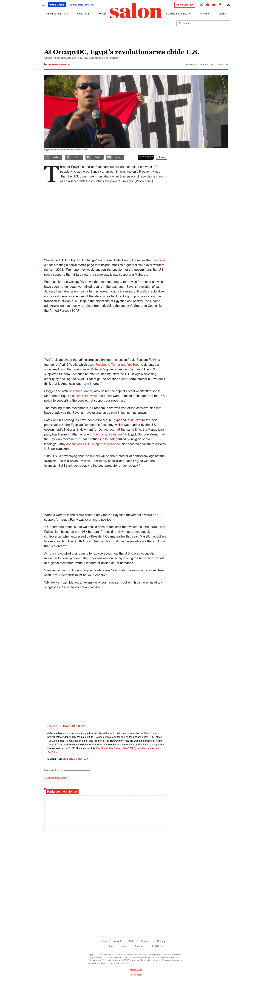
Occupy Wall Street (56, 778)
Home (103, 941)
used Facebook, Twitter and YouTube (113, 364)
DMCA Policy (136, 975)
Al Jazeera (137, 420)
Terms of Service (118, 946)
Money (204, 14)
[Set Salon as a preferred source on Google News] (146, 157)
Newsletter (185, 5)
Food (102, 14)
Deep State (150, 733)
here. (148, 181)
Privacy (161, 941)
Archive (139, 946)
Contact (145, 941)
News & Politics (57, 14)
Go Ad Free (157, 946)
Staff (130, 941)
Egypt (116, 420)
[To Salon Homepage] (136, 11)
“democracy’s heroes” (108, 434)
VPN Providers (136, 970)
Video (222, 14)
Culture (83, 14)
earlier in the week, (85, 396)
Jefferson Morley (59, 64)
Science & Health (178, 14)
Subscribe (57, 5)
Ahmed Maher (82, 391)
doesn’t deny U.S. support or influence (93, 444)
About (117, 941)
